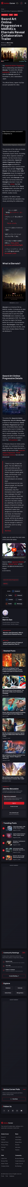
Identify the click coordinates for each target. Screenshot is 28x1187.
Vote (24, 1089)
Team (2, 1149)
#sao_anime (15, 243)
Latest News (18, 1137)
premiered (5, 72)
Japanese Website (18, 562)
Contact (3, 1139)
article (12, 184)
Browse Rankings (19, 1158)
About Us (3, 1137)
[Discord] (21, 1110)
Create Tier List (19, 1163)
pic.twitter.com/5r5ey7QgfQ (14, 245)
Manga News (20, 992)
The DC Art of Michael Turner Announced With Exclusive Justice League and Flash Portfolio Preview (12, 669)
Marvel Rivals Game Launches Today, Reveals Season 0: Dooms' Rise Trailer (13, 777)
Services (3, 1147)
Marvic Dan (10, 42)
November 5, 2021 (10, 253)
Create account (14, 806)
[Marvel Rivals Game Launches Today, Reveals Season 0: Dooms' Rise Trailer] (14, 769)
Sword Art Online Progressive (10, 579)
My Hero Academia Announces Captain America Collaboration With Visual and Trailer (13, 734)
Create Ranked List (20, 1161)
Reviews (17, 1144)
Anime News (4, 14)
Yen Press (8, 531)
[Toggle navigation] (25, 3)
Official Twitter (13, 564)
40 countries (13, 440)
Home (2, 9)
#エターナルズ (12, 223)
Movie (11, 14)
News (15, 14)
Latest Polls (4, 1158)
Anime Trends (4, 1163)
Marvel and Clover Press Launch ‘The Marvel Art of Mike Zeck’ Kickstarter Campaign (13, 691)
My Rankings (18, 1166)
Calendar (20, 988)
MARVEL (5, 583)
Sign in (14, 803)
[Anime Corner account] (21, 3)
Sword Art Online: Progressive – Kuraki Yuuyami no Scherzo (13, 453)
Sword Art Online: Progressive (14, 65)
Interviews (17, 1147)
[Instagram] (12, 1110)
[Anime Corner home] (8, 3)
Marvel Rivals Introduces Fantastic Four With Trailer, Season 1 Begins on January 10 (13, 756)
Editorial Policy (4, 1142)
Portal (2, 1176)
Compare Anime (5, 1166)
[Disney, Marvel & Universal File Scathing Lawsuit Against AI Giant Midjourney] (14, 704)
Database (8, 988)
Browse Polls (4, 1161)
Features (17, 1149)
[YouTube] (17, 1110)
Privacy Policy (4, 1144)
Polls (7, 1176)
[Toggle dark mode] (17, 3)
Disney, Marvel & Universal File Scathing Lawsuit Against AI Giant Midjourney (13, 713)
